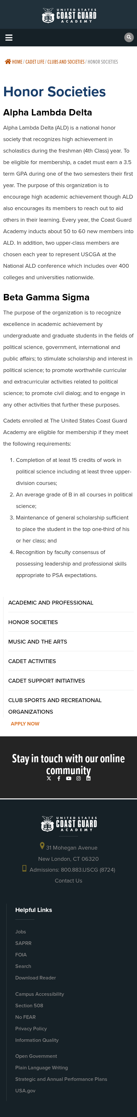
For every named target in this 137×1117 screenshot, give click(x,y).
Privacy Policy (31, 1028)
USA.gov (25, 1090)
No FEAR (25, 1017)
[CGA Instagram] (78, 778)
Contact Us (68, 880)
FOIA (21, 954)
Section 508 (29, 1005)
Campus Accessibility (39, 994)
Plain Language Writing (41, 1067)
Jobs (20, 931)
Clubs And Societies (65, 62)
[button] (8, 37)
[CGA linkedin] (88, 778)
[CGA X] (49, 778)
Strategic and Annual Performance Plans (61, 1079)
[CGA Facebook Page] (58, 778)
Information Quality (37, 1040)
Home (16, 62)
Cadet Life (34, 62)
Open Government (36, 1056)
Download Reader (35, 977)
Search (23, 966)
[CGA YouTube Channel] (68, 778)
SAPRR (23, 943)
